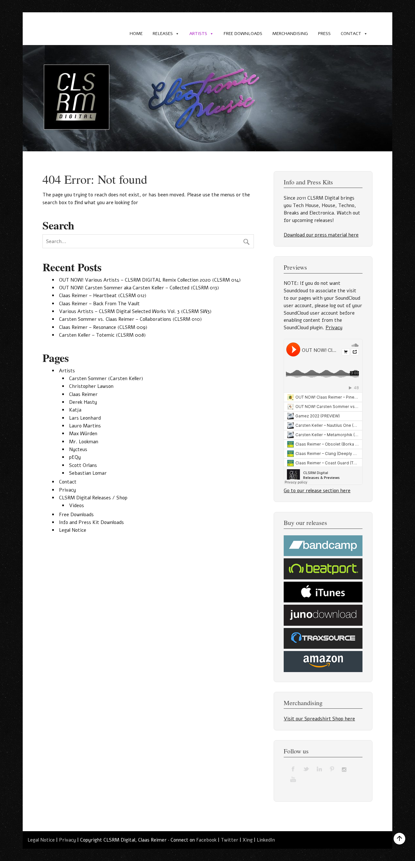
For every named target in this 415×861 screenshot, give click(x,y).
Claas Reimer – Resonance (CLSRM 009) (103, 327)
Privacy (67, 490)
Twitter (229, 840)
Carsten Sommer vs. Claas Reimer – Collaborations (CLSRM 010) (130, 319)
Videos (76, 505)
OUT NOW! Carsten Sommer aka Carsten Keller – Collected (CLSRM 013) (139, 288)
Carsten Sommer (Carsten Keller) (106, 378)
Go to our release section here (317, 490)
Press (324, 33)
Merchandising (290, 33)
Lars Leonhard (85, 418)
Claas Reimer (83, 394)
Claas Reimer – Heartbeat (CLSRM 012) (102, 295)
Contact (351, 33)
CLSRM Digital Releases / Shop (93, 497)
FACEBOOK (293, 768)
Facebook (206, 840)
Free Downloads (243, 33)
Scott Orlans (83, 465)
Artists (198, 33)
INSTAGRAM (345, 768)
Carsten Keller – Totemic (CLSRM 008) (102, 335)
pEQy (75, 457)
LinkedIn (266, 840)
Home (136, 33)
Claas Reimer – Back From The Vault (99, 303)
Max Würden (83, 433)
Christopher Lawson (91, 386)
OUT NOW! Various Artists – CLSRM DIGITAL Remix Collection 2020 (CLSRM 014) (150, 280)
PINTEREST (332, 768)
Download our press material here (321, 235)
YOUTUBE (293, 779)
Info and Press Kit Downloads (91, 522)
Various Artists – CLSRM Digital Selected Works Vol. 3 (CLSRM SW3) (135, 311)
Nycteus (78, 449)
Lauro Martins (85, 426)
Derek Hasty (83, 402)
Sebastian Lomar (88, 473)
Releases (163, 33)
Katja (75, 410)
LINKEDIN (319, 768)
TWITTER (306, 768)
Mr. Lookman (83, 441)
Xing (248, 840)
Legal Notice (72, 530)
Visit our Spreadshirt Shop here (319, 719)
